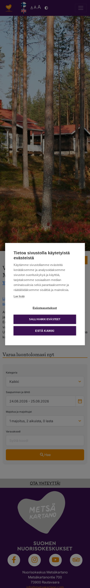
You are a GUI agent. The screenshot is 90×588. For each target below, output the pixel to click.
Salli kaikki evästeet (44, 319)
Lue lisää (19, 296)
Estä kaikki (44, 330)
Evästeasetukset (45, 307)
